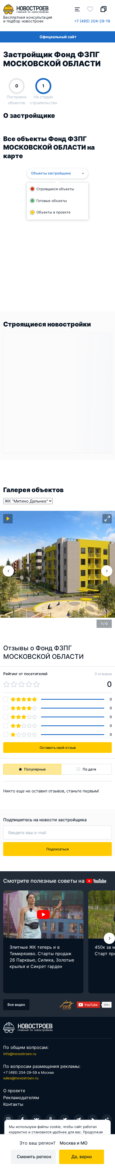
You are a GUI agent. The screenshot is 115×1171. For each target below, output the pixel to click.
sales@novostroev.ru (21, 1078)
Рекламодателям (21, 1097)
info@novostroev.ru (19, 1054)
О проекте (14, 1090)
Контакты (13, 1104)
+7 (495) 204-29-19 (92, 21)
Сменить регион (34, 1156)
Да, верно (81, 1156)
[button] (109, 938)
